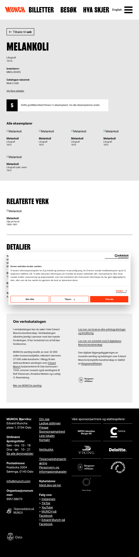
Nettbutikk (46, 449)
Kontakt (44, 440)
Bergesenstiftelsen (91, 364)
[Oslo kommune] (27, 537)
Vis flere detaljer (15, 91)
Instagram (48, 499)
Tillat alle (109, 299)
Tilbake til (22, 32)
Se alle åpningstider (20, 453)
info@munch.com (18, 481)
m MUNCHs (25, 385)
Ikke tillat (30, 299)
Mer (15, 385)
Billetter (41, 10)
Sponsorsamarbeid (52, 431)
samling (37, 385)
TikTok (46, 503)
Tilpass (68, 299)
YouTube (47, 507)
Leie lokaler (47, 435)
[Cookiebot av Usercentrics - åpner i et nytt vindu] (117, 256)
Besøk (68, 10)
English (117, 9)
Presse (43, 427)
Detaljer (119, 291)
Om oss (44, 419)
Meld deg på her (50, 485)
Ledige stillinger (50, 423)
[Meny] (128, 9)
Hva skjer (96, 10)
